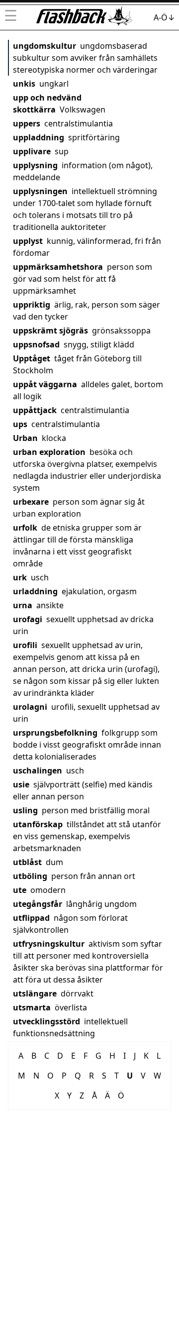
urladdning (35, 591)
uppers (26, 123)
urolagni (30, 706)
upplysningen (40, 191)
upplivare (32, 151)
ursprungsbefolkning (55, 732)
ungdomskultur (44, 45)
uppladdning (38, 137)
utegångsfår (37, 903)
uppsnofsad (36, 344)
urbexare (31, 501)
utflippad (31, 917)
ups (20, 424)
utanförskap (38, 824)
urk (20, 577)
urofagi (27, 619)
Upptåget (31, 358)
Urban (25, 438)
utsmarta (32, 1007)
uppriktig (31, 304)
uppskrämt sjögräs (50, 330)
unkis (24, 83)
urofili (25, 645)
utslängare (35, 993)
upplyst (28, 240)
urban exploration (49, 451)
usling (25, 810)
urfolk (25, 527)
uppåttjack (35, 410)
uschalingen (37, 770)
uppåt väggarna (45, 384)
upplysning (35, 165)
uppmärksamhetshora (58, 266)
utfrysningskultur (49, 943)
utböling (30, 876)
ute (19, 889)
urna (22, 605)
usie (21, 784)
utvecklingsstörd (46, 1021)
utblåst (27, 862)
